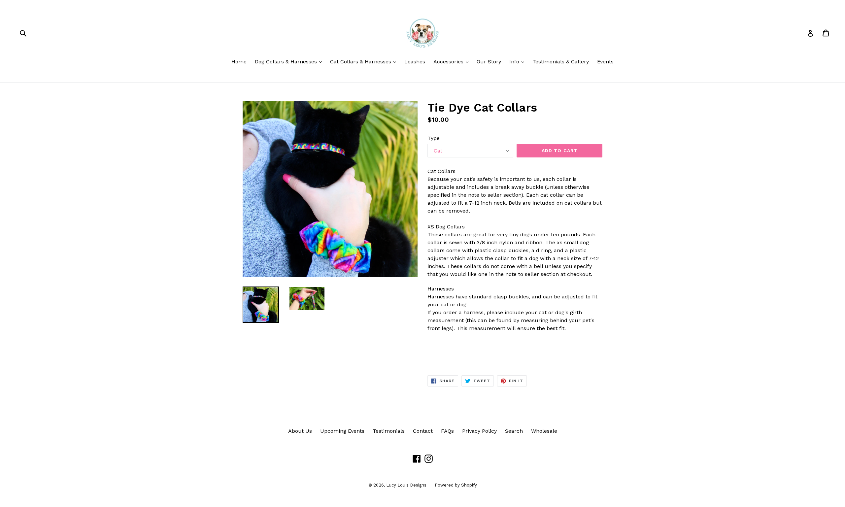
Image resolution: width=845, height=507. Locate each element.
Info (518, 61)
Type (433, 138)
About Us (300, 431)
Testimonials (389, 431)
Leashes (414, 61)
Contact (423, 431)
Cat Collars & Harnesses (364, 61)
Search (514, 431)
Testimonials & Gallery (560, 61)
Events (605, 61)
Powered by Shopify (456, 485)
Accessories (452, 61)
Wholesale (544, 431)
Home (239, 61)
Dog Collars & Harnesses (290, 61)
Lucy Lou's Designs (406, 485)
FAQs (447, 431)
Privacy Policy (479, 431)
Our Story (489, 61)
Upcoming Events (342, 431)
